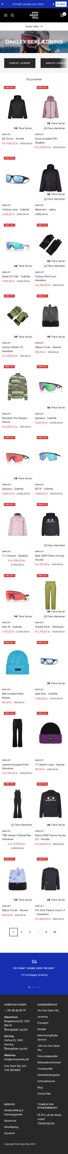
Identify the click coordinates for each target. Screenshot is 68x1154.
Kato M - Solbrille (12, 626)
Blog (40, 1087)
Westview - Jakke (45, 209)
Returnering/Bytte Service (47, 1037)
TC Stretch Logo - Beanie (50, 764)
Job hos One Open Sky (48, 1047)
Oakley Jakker (19, 63)
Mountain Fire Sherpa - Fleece (15, 420)
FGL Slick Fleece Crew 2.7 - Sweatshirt (50, 912)
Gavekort (9, 1133)
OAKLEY (6, 134)
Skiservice (10, 1120)
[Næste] (54, 932)
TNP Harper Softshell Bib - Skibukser (17, 837)
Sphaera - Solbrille (45, 418)
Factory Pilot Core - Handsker (46, 278)
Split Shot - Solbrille (46, 693)
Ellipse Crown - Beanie (48, 347)
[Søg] (12, 15)
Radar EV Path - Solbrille (16, 276)
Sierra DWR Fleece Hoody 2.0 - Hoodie (50, 837)
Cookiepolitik (45, 1068)
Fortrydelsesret (46, 1081)
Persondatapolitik (47, 1056)
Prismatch (42, 1022)
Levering (42, 1016)
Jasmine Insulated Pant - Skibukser (16, 766)
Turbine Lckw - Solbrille (15, 209)
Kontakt (41, 1029)
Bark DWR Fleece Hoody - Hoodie (50, 557)
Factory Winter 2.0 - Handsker (13, 349)
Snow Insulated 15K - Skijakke (47, 140)
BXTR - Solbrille (44, 488)
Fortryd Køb (44, 1093)
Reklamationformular (49, 1062)
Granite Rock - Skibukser (49, 626)
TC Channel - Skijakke (15, 555)
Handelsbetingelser (48, 1074)
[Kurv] (62, 15)
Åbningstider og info (16, 1029)
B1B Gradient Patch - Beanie (13, 695)
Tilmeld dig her (46, 1123)
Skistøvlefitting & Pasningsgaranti (13, 1112)
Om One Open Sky (48, 1010)
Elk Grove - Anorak (13, 138)
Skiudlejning (11, 1126)
